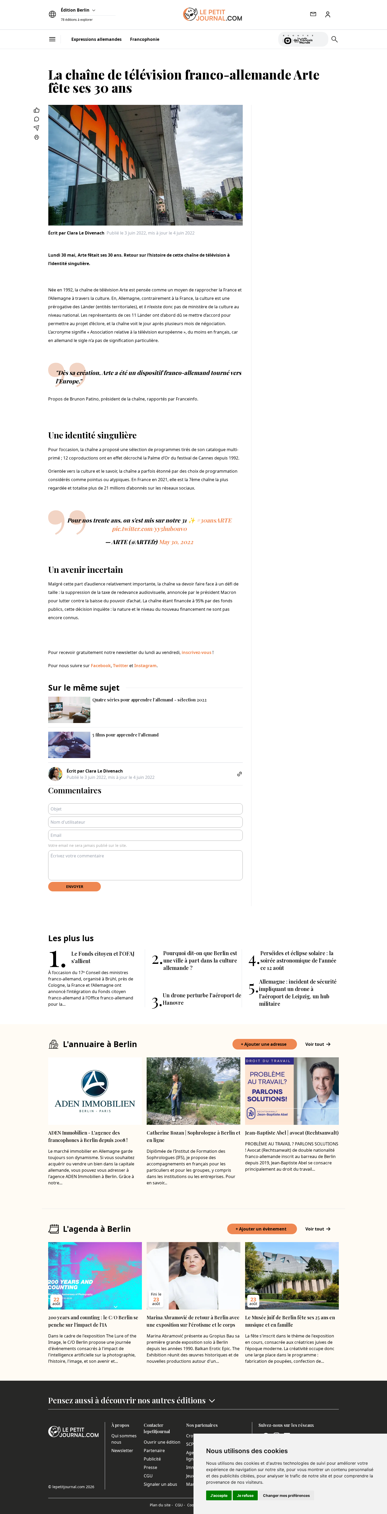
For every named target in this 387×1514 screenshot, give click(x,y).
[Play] (321, 39)
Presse (150, 1467)
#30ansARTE (213, 520)
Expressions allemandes (96, 39)
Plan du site (161, 1504)
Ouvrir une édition (162, 1442)
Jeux (190, 1476)
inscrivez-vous (196, 652)
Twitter (120, 665)
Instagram (145, 665)
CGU (148, 1476)
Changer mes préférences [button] (286, 1495)
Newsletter (122, 1450)
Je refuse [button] (245, 1495)
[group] (321, 38)
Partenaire (154, 1450)
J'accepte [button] (218, 1495)
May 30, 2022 (175, 542)
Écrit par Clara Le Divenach (76, 233)
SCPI (190, 1444)
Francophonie (144, 39)
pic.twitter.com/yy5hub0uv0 (149, 529)
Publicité (152, 1459)
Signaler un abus (160, 1484)
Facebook (101, 665)
